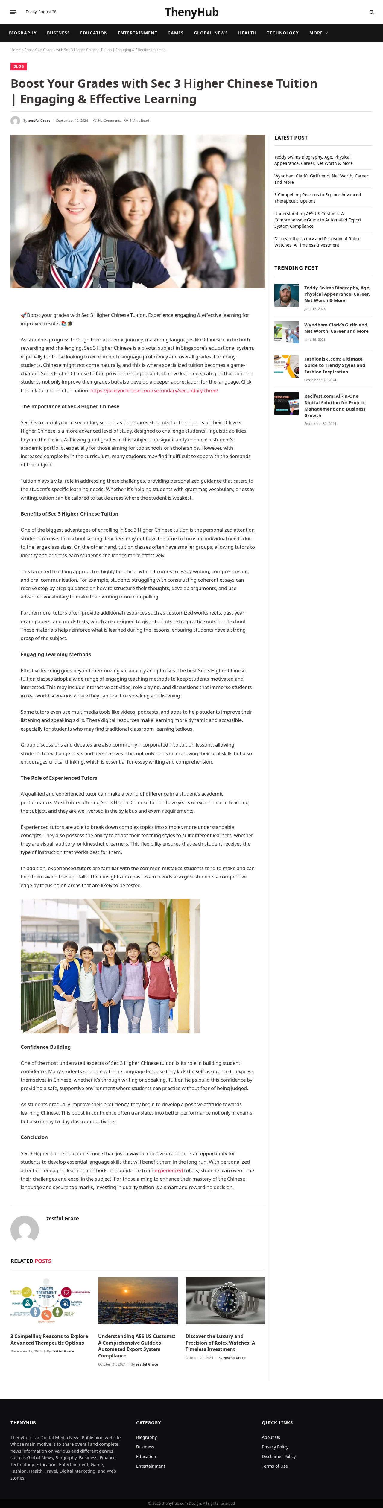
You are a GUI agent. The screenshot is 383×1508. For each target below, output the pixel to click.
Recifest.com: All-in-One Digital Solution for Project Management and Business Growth (334, 405)
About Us (271, 1437)
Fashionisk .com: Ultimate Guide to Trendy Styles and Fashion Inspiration (334, 365)
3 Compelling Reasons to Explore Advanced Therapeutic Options (49, 1339)
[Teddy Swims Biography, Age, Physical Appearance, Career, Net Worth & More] (286, 296)
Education (94, 33)
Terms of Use (275, 1466)
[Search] (371, 12)
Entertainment (137, 33)
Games (176, 33)
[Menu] (13, 12)
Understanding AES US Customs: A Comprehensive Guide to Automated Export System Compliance (136, 1346)
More (316, 33)
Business (58, 33)
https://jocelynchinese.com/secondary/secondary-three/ (154, 390)
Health (247, 33)
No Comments (109, 120)
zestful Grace (39, 120)
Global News (211, 33)
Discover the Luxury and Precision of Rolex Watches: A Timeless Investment (220, 1343)
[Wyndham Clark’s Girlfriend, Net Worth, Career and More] (286, 333)
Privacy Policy (275, 1447)
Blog (18, 66)
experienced (169, 1170)
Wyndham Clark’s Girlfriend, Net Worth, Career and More (336, 328)
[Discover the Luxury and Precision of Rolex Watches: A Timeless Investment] (225, 1302)
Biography (23, 33)
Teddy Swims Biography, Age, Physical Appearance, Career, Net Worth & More (337, 294)
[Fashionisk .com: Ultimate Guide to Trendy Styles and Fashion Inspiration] (286, 367)
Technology (283, 33)
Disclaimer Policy (279, 1456)
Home (15, 49)
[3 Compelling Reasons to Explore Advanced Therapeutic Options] (50, 1302)
